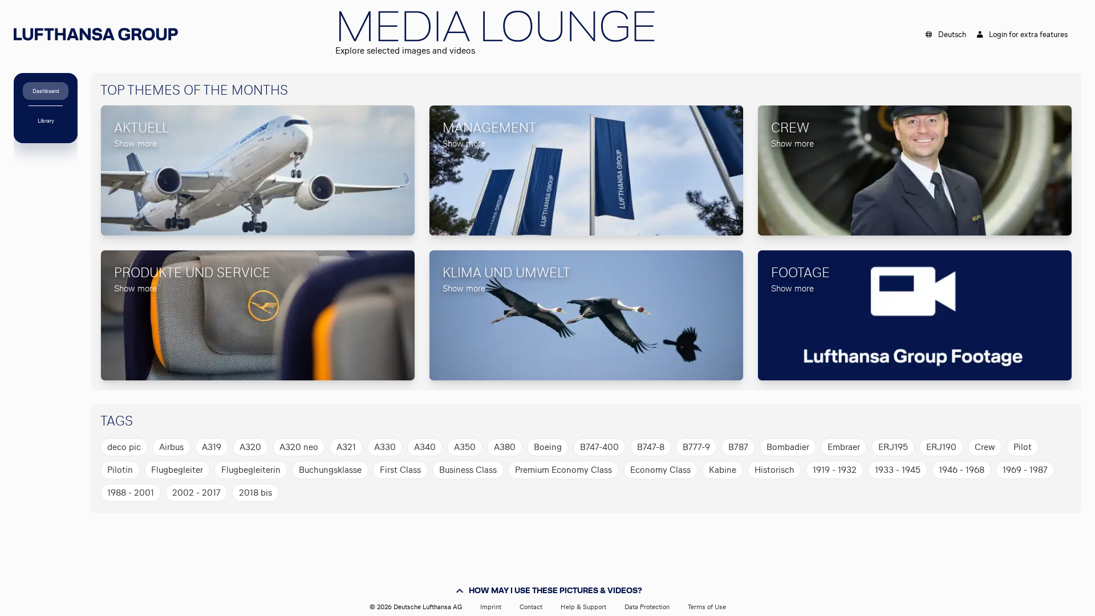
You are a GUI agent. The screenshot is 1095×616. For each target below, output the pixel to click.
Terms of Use (707, 606)
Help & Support (583, 606)
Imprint (490, 606)
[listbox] (581, 470)
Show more (135, 143)
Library (46, 120)
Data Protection (647, 606)
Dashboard (46, 91)
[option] (124, 447)
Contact (531, 606)
